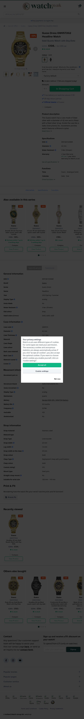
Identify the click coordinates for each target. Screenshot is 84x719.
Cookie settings (42, 371)
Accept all (42, 365)
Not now (57, 379)
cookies (55, 342)
